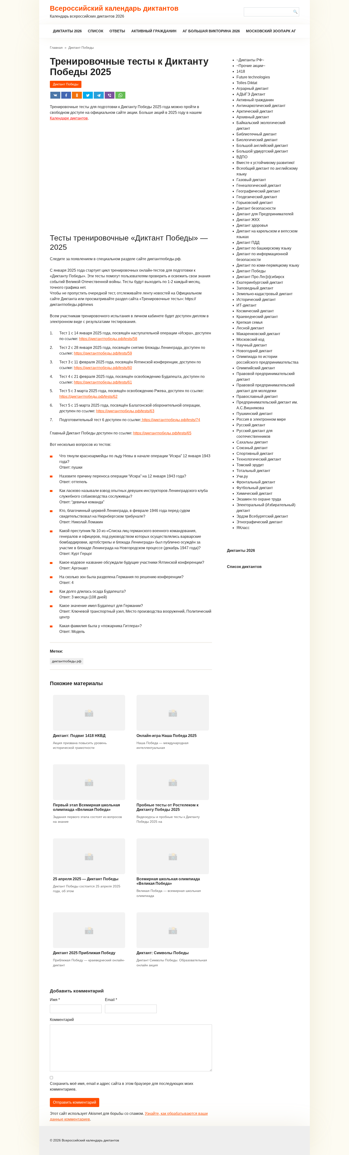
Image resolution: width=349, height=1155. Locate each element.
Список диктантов (244, 567)
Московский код (250, 339)
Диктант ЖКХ (248, 220)
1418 (240, 71)
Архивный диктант (252, 117)
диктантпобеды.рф (66, 661)
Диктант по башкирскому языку (263, 248)
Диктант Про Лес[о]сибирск (260, 277)
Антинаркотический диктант (260, 106)
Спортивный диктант (254, 454)
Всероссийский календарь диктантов (114, 8)
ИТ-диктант (246, 305)
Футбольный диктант (254, 488)
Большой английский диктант (262, 146)
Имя (55, 1000)
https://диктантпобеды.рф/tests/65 (162, 433)
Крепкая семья (249, 322)
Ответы (117, 31)
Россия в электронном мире (261, 419)
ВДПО (241, 157)
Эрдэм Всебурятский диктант (262, 516)
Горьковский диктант (254, 203)
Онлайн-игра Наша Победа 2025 (167, 736)
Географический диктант (258, 191)
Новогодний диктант (254, 351)
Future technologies (253, 77)
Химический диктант (254, 493)
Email (111, 1000)
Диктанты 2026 (67, 31)
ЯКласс (243, 528)
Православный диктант (257, 397)
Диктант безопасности (256, 208)
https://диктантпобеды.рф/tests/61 (103, 382)
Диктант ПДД (247, 243)
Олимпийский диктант (255, 368)
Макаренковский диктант (258, 334)
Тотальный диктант (253, 471)
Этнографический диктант (259, 522)
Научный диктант (251, 345)
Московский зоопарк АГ (271, 31)
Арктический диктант (254, 111)
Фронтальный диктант (255, 482)
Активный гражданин (153, 31)
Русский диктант (250, 425)
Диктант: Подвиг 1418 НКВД (79, 736)
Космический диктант (255, 311)
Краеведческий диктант (257, 317)
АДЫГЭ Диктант (250, 94)
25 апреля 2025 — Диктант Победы (85, 879)
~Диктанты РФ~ (250, 60)
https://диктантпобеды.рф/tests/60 (103, 368)
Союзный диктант (252, 448)
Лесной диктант (250, 328)
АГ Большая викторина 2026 (211, 31)
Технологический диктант (258, 459)
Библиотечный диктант (256, 134)
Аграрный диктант (252, 89)
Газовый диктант (251, 180)
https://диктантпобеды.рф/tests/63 (125, 411)
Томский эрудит (250, 465)
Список (95, 31)
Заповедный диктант (254, 288)
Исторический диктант (256, 300)
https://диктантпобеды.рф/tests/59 (103, 353)
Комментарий (62, 1020)
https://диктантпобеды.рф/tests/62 (88, 397)
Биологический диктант (257, 140)
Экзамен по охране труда (258, 499)
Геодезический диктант (256, 197)
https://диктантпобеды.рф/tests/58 (108, 339)
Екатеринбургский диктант (259, 282)
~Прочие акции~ (250, 66)
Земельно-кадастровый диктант (264, 294)
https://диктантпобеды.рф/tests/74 (170, 420)
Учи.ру (242, 476)
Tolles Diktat (246, 83)
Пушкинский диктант (254, 414)
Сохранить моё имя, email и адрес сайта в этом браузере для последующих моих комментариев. (121, 1086)
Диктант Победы (65, 84)
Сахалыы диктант (252, 442)
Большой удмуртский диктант (262, 151)
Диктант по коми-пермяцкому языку (267, 265)
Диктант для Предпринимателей (264, 214)
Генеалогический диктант (258, 185)
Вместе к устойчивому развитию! (265, 163)
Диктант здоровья (252, 225)
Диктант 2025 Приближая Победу (84, 953)
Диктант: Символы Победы (163, 953)
